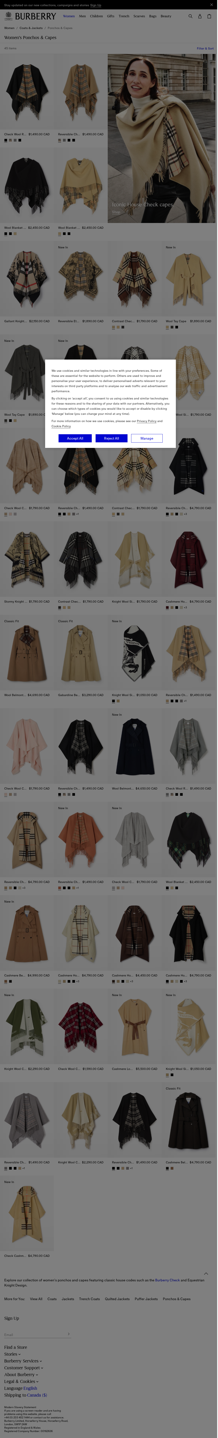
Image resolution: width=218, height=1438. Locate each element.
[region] (108, 404)
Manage (145, 438)
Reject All (109, 438)
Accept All (73, 438)
